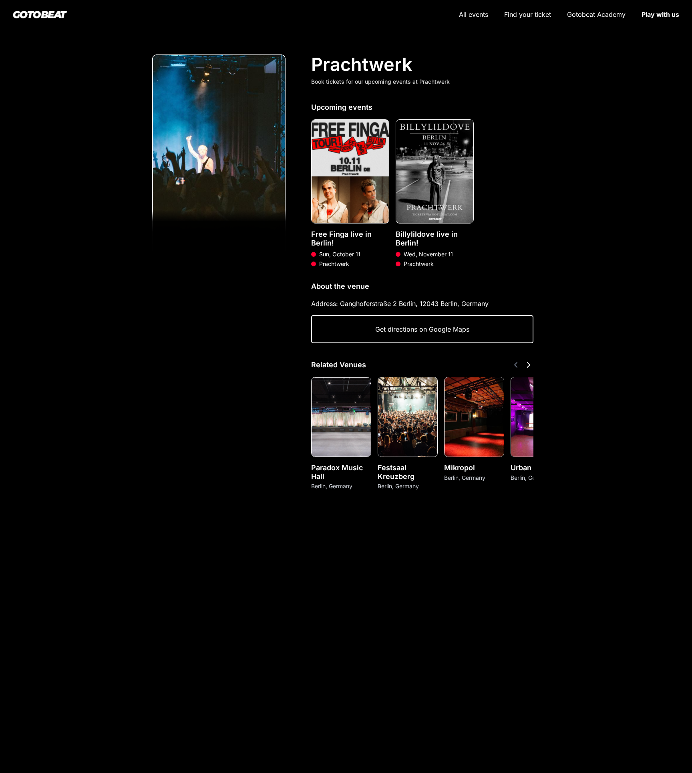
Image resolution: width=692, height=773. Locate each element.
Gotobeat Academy (596, 14)
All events (473, 14)
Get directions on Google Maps (422, 329)
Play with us (660, 14)
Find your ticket (527, 14)
